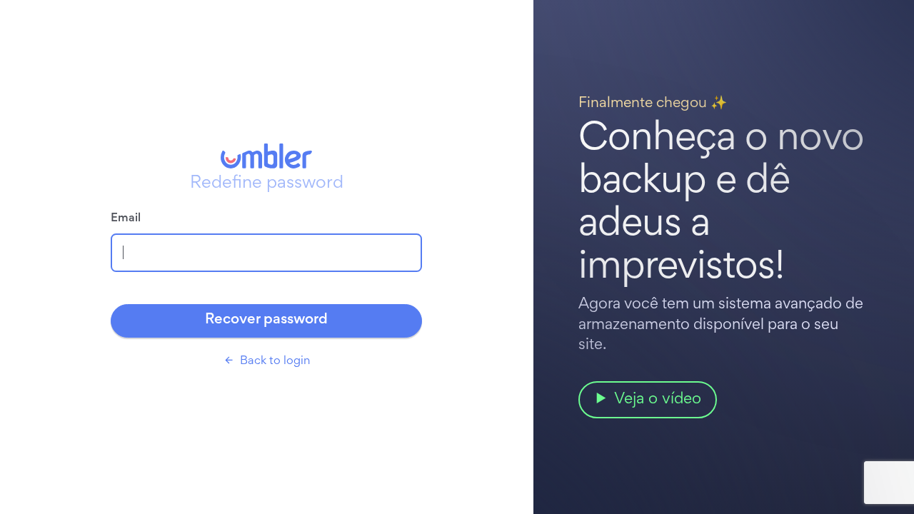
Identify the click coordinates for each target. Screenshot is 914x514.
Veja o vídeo (657, 400)
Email (126, 218)
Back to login (275, 361)
